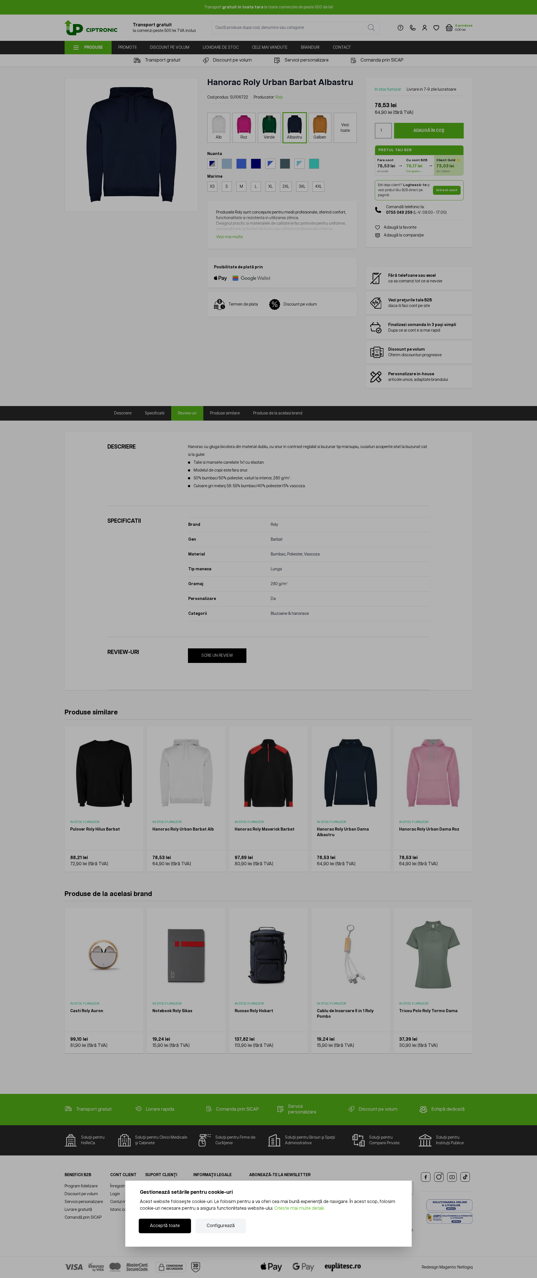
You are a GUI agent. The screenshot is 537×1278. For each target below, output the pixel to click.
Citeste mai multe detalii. (299, 1208)
